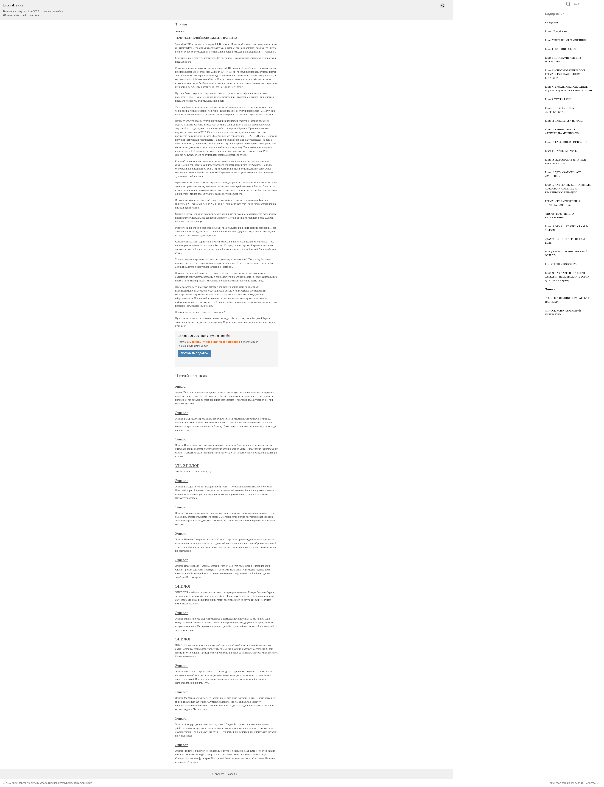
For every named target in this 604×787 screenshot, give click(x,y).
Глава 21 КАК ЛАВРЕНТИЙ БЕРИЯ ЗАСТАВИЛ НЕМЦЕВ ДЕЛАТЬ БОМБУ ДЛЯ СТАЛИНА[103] (567, 276)
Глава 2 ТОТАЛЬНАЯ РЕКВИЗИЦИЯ (566, 40)
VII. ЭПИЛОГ (187, 465)
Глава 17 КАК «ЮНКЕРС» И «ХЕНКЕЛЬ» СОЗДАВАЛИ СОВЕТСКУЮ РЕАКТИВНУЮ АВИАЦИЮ (568, 188)
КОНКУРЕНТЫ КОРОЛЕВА (561, 264)
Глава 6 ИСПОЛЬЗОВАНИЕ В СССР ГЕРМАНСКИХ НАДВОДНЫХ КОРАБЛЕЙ (565, 74)
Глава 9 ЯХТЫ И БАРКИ (558, 99)
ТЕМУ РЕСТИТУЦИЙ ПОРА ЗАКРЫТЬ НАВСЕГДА (573, 783)
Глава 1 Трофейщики (556, 31)
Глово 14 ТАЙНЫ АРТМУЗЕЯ (561, 150)
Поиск (572, 4)
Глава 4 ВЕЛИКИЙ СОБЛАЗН (561, 48)
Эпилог (181, 412)
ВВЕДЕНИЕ (552, 22)
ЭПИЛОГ (183, 586)
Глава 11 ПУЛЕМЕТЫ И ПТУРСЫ (564, 120)
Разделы (232, 774)
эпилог (181, 386)
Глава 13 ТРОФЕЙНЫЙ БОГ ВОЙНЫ (566, 142)
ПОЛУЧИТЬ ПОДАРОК (194, 353)
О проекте (218, 774)
